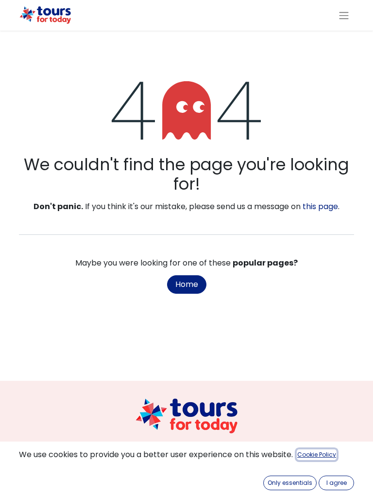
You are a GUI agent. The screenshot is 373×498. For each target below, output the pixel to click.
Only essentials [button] (290, 483)
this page (320, 206)
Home (186, 284)
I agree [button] (336, 483)
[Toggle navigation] (344, 15)
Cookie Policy (316, 454)
